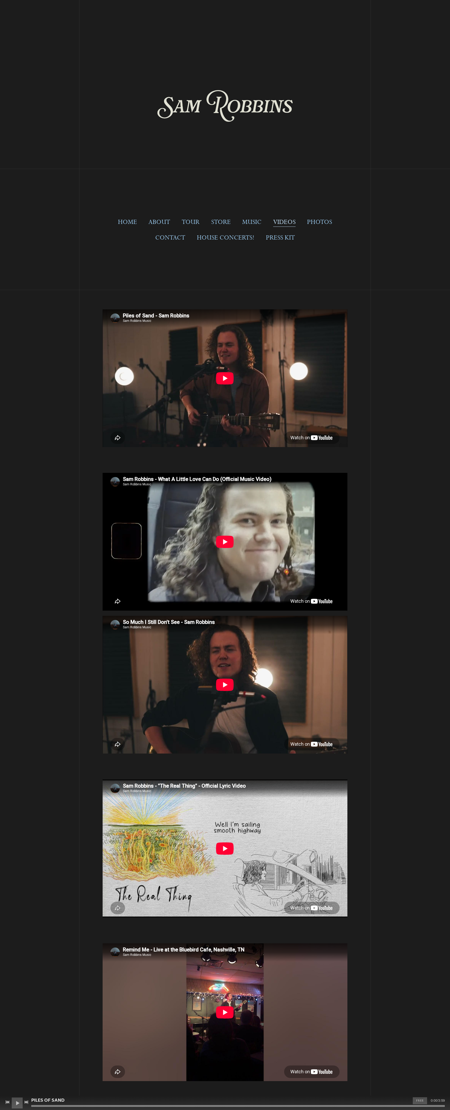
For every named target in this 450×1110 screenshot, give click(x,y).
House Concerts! (225, 238)
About (159, 222)
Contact (170, 238)
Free (420, 1100)
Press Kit (280, 238)
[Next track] (26, 1102)
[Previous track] (7, 1102)
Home (127, 222)
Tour (190, 222)
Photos (319, 222)
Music (251, 222)
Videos (284, 222)
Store (221, 222)
